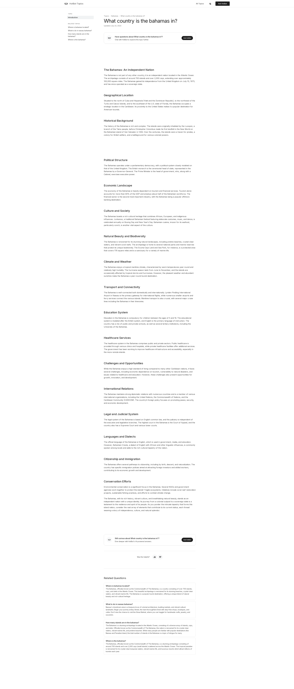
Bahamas (114, 16)
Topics (106, 16)
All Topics (200, 4)
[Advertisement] (150, 54)
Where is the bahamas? (77, 40)
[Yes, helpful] (154, 557)
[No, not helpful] (160, 557)
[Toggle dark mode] (210, 3)
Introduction (73, 17)
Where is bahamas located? (78, 27)
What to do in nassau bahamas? (80, 31)
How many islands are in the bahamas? (78, 35)
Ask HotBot (222, 4)
